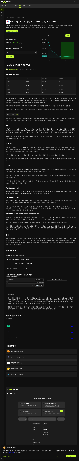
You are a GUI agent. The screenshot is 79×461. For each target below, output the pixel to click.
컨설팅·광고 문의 (27, 5)
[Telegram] (14, 394)
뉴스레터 (7, 5)
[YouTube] (11, 394)
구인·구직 (33, 445)
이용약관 (32, 458)
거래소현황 (45, 432)
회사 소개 (33, 427)
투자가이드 (45, 434)
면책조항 (45, 458)
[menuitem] (2, 9)
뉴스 (44, 427)
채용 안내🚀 (34, 429)
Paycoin (12, 17)
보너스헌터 (14, 5)
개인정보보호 (38, 458)
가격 (7, 17)
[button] (41, 255)
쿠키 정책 (11, 452)
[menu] (2, 14)
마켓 (20, 5)
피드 (2, 5)
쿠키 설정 (51, 458)
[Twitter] (8, 394)
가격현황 (45, 429)
